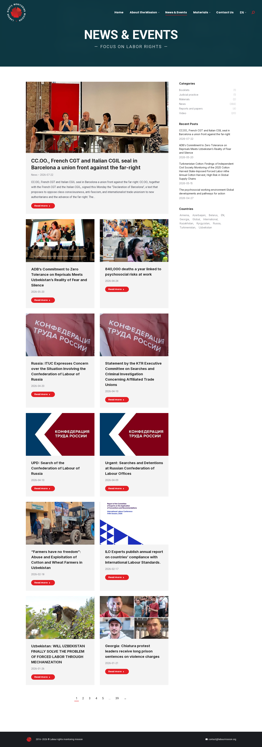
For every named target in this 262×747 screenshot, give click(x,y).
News (34, 174)
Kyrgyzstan (203, 223)
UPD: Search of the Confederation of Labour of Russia (55, 468)
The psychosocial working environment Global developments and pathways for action (206, 191)
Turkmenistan (187, 227)
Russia (216, 223)
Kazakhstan (186, 223)
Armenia (184, 215)
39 (117, 698)
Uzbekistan (205, 227)
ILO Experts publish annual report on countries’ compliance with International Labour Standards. (134, 557)
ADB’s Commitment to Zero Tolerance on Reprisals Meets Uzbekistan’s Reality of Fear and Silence (205, 149)
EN (222, 215)
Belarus (213, 215)
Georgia (184, 219)
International (210, 219)
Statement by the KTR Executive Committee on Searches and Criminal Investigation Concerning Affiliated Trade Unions (133, 374)
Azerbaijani (199, 215)
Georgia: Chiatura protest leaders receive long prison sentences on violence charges (132, 651)
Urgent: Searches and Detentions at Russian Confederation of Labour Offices (134, 468)
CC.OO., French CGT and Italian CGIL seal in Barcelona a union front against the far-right (204, 132)
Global (196, 219)
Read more (41, 205)
